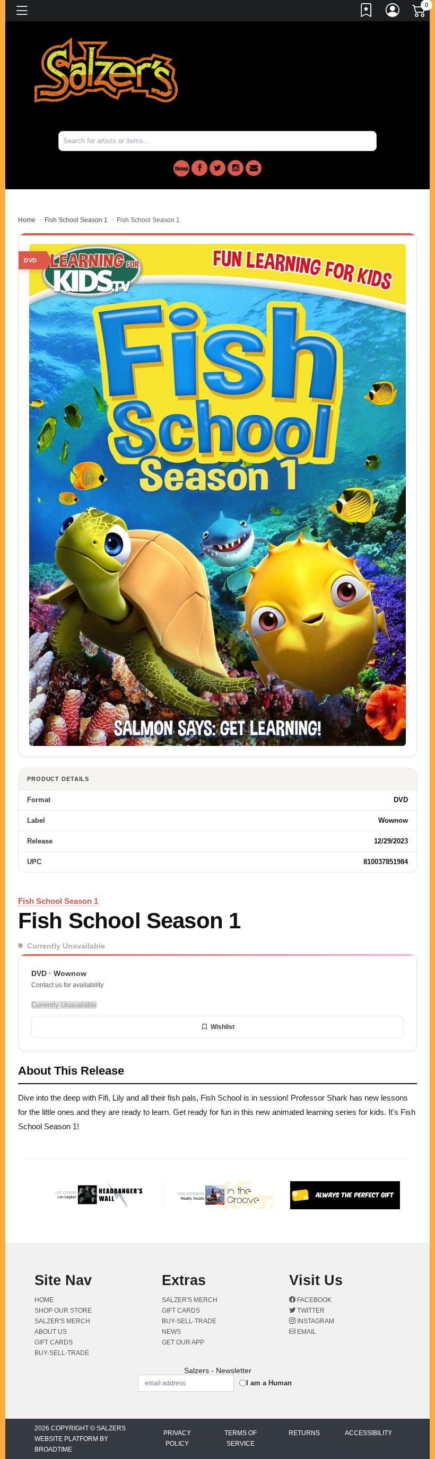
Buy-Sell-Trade (61, 1353)
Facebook (313, 1300)
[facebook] (199, 168)
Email (305, 1331)
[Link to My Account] (393, 12)
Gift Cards (53, 1342)
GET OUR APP (183, 1342)
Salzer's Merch (62, 1321)
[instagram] (236, 168)
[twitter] (217, 168)
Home (27, 220)
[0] (420, 12)
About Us (50, 1331)
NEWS (171, 1331)
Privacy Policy (177, 1438)
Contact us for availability (67, 985)
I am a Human (269, 1383)
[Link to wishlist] (366, 12)
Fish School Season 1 (76, 220)
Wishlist (222, 1027)
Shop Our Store (63, 1310)
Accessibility (368, 1433)
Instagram (314, 1321)
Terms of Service (240, 1438)
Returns (304, 1433)
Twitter (310, 1310)
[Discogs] (181, 168)
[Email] (254, 168)
